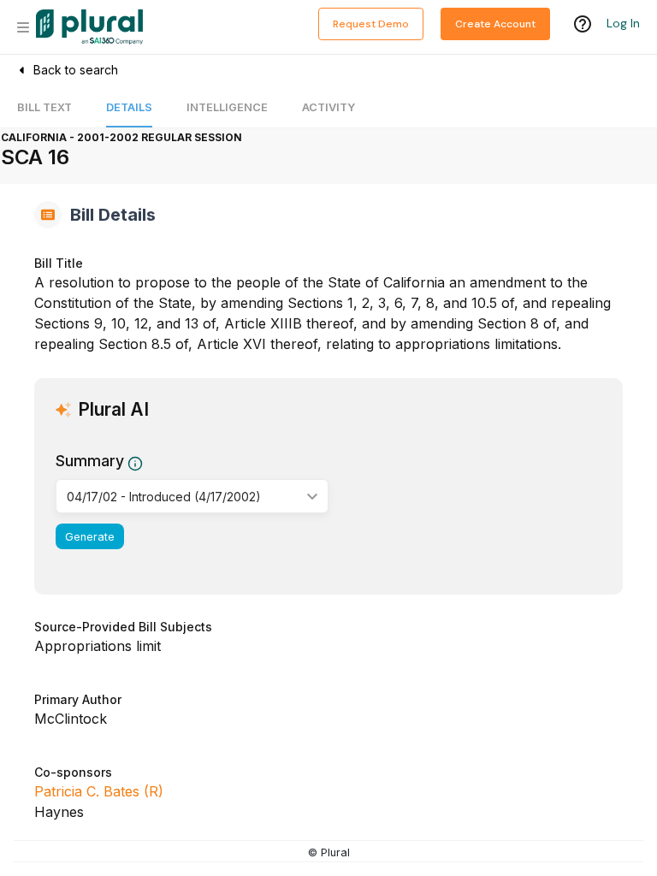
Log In (623, 23)
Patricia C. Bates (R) (98, 791)
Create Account (495, 24)
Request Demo (371, 24)
